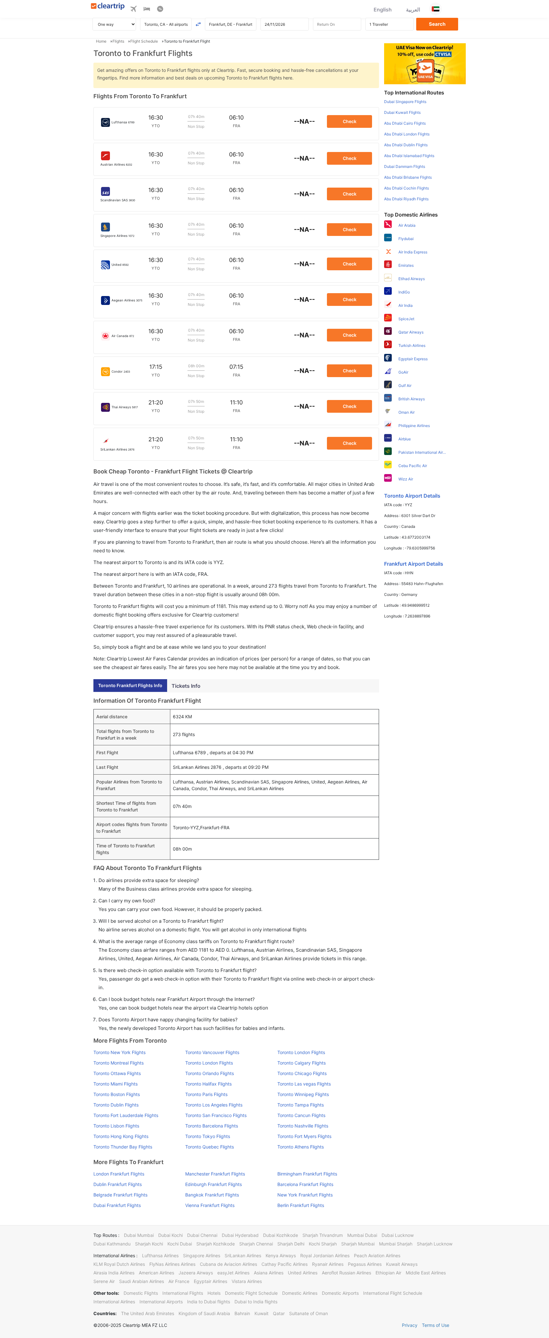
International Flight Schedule (392, 1293)
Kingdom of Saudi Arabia (204, 1313)
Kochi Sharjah (323, 1243)
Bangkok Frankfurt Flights (212, 1194)
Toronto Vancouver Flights (212, 1052)
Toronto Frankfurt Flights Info (130, 685)
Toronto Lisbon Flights (116, 1125)
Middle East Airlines (426, 1272)
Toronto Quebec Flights (209, 1146)
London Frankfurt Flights (118, 1173)
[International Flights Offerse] (160, 10)
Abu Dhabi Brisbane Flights (408, 177)
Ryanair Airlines (327, 1264)
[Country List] (435, 9)
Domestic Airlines (299, 1293)
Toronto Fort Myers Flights (304, 1136)
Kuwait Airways (401, 1264)
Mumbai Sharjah (395, 1243)
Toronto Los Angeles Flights (213, 1104)
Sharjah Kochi (149, 1243)
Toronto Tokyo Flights (207, 1136)
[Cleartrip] (108, 7)
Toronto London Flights (301, 1052)
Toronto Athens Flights (300, 1146)
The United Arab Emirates (147, 1313)
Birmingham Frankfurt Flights (307, 1173)
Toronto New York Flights (119, 1052)
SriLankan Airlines (243, 1255)
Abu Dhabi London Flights (407, 134)
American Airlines (156, 1272)
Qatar (279, 1313)
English (383, 9)
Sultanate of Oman (308, 1313)
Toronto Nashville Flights (302, 1125)
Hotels (213, 1293)
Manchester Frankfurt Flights (215, 1173)
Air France (178, 1281)
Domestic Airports (340, 1293)
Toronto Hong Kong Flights (120, 1136)
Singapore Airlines (201, 1255)
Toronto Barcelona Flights (211, 1125)
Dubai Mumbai (139, 1235)
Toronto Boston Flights (116, 1094)
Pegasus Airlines (365, 1264)
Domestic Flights (141, 1293)
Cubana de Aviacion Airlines (228, 1264)
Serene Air (104, 1281)
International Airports (161, 1301)
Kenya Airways (281, 1255)
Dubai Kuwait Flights (402, 112)
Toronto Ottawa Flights (117, 1073)
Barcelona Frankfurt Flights (305, 1184)
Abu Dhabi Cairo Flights (405, 123)
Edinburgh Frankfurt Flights (213, 1184)
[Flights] (133, 10)
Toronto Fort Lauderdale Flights (125, 1115)
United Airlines (302, 1272)
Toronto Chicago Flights (302, 1073)
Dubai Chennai (202, 1235)
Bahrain (242, 1313)
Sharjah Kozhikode (215, 1243)
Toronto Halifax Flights (208, 1083)
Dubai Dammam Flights (404, 166)
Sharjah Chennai (256, 1243)
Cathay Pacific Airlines (284, 1264)
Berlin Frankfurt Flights (300, 1205)
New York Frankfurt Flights (305, 1194)
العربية (413, 9)
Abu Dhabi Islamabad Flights (409, 155)
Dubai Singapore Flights (405, 101)
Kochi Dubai (179, 1243)
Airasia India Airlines (113, 1272)
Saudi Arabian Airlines (141, 1281)
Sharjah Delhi (290, 1243)
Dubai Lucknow (398, 1235)
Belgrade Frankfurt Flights (120, 1194)
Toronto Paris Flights (206, 1094)
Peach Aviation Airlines (377, 1255)
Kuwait (261, 1313)
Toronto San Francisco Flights (216, 1115)
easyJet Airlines (233, 1272)
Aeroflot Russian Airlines (346, 1272)
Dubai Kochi (170, 1235)
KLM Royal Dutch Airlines (119, 1264)
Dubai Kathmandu (112, 1243)
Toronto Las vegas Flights (304, 1083)
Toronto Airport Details (412, 496)
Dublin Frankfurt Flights (117, 1184)
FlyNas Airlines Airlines (172, 1264)
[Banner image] (425, 63)
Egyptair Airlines (210, 1281)
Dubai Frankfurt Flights (117, 1205)
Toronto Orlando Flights (209, 1073)
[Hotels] (147, 10)
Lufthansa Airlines (160, 1255)
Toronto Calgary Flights (301, 1063)
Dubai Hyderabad (240, 1235)
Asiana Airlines (268, 1272)
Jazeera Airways (196, 1272)
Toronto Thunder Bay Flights (122, 1146)
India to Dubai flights (208, 1301)
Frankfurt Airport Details (413, 564)
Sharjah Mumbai (358, 1243)
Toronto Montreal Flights (118, 1063)
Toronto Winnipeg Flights (303, 1094)
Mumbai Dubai (362, 1235)
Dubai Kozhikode (280, 1235)
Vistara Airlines (247, 1281)
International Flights (182, 1293)
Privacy (409, 1325)
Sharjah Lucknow (434, 1243)
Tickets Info (186, 686)
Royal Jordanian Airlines (324, 1255)
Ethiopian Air (388, 1272)
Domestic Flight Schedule (251, 1293)
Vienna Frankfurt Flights (209, 1205)
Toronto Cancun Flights (301, 1115)
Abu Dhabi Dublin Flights (406, 144)
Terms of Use (435, 1325)
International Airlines (114, 1301)
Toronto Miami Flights (115, 1083)
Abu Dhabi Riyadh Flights (406, 199)
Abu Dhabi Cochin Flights (406, 188)
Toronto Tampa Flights (300, 1104)
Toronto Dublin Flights (116, 1104)
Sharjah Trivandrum (322, 1235)
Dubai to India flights (255, 1301)
